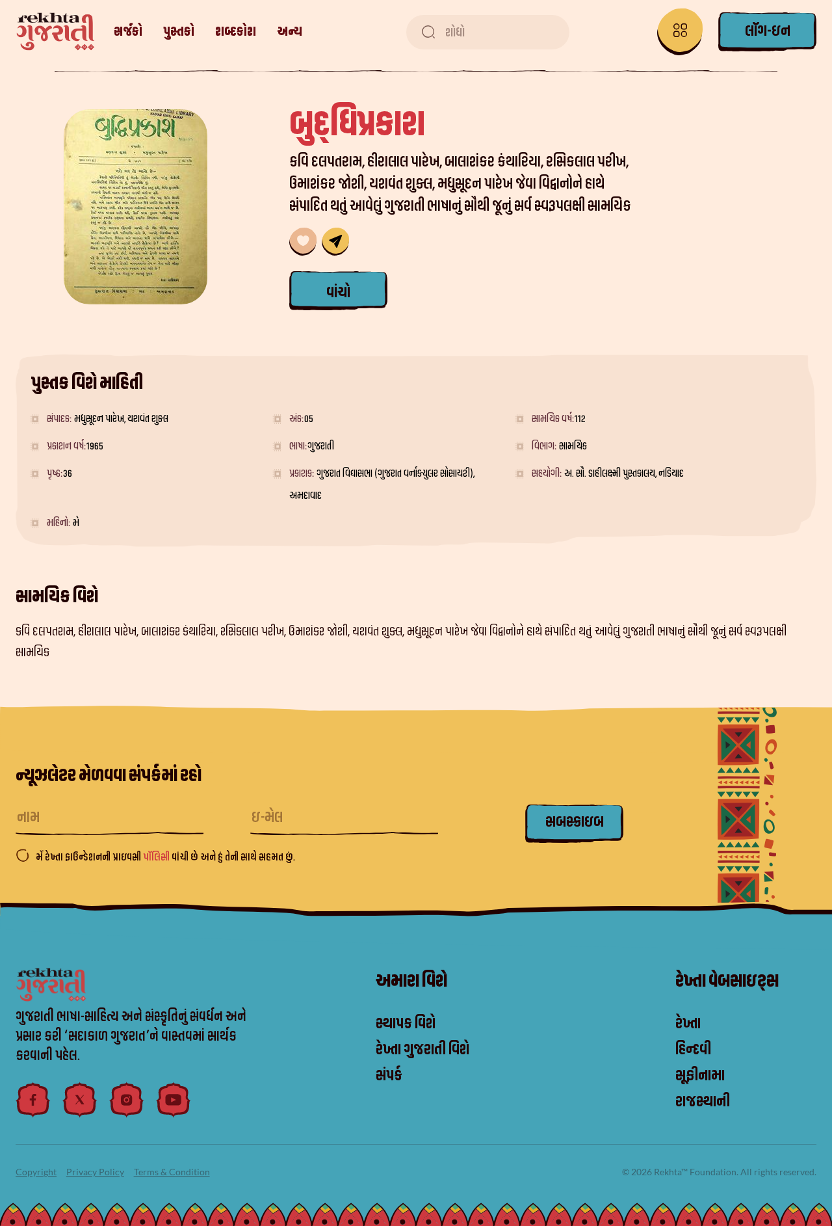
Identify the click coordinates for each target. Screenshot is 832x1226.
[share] (335, 242)
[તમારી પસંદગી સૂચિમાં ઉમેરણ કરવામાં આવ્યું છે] (303, 242)
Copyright (36, 1171)
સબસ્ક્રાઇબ (574, 822)
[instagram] (126, 1100)
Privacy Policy (95, 1171)
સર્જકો (128, 32)
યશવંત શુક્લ (147, 419)
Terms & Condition (172, 1171)
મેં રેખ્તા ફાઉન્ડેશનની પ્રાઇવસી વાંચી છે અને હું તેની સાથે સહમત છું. (165, 857)
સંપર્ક (389, 1075)
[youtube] (173, 1100)
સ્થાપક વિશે (406, 1023)
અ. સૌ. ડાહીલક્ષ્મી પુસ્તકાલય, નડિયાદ (624, 473)
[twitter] (80, 1100)
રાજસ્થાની (702, 1101)
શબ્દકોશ (235, 32)
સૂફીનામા (700, 1075)
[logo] (56, 31)
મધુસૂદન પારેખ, (100, 419)
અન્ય (289, 32)
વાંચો (338, 293)
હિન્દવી (693, 1049)
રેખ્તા (688, 1023)
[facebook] (33, 1100)
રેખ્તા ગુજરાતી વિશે (422, 1049)
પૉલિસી (157, 857)
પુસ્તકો (178, 32)
